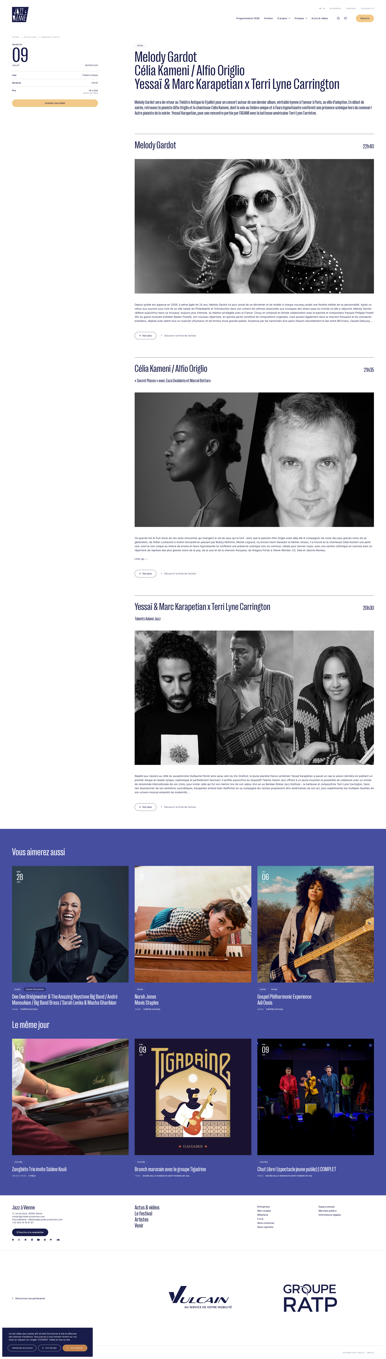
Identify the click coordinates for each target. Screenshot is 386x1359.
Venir (139, 1225)
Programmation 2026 (247, 18)
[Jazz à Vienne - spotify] (45, 1240)
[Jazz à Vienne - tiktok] (25, 1240)
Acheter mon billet (55, 103)
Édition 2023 (30, 37)
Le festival (143, 1213)
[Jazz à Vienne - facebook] (13, 1240)
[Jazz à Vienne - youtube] (38, 1240)
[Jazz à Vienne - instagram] (19, 1240)
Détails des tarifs (90, 93)
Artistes (268, 18)
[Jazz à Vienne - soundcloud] (58, 1240)
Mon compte (264, 1210)
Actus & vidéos (320, 18)
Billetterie (364, 18)
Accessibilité (367, 8)
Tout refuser (50, 1348)
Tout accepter (76, 1348)
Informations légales (330, 1214)
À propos (282, 18)
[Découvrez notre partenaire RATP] (309, 1298)
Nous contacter (265, 1223)
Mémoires (351, 8)
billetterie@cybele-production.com (45, 1219)
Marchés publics (328, 1210)
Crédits (370, 1353)
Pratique (299, 18)
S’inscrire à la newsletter (30, 1232)
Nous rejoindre (265, 1227)
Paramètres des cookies (22, 1348)
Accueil (16, 37)
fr (320, 8)
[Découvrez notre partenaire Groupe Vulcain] (199, 1298)
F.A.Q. (260, 1218)
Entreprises (335, 8)
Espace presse (327, 1206)
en (324, 8)
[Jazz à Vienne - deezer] (51, 1240)
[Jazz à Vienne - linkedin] (32, 1240)
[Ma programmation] (345, 18)
